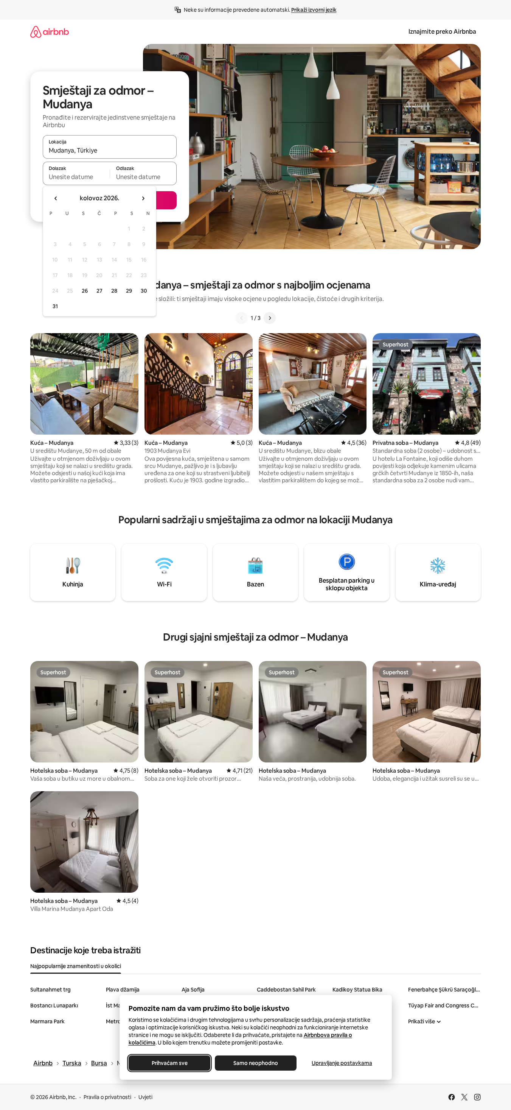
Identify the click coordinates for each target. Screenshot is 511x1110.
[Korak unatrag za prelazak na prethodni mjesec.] (56, 198)
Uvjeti (145, 1097)
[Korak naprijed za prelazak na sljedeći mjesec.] (143, 198)
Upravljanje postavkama (342, 1063)
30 (144, 290)
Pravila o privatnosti (107, 1097)
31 (55, 306)
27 (99, 290)
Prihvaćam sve (169, 1063)
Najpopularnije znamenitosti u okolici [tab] (75, 966)
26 (85, 290)
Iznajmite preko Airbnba (442, 32)
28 (114, 290)
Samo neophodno (255, 1063)
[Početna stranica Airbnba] (49, 32)
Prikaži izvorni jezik (314, 9)
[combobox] (110, 150)
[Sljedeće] (270, 318)
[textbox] (76, 176)
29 (129, 290)
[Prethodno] (242, 318)
